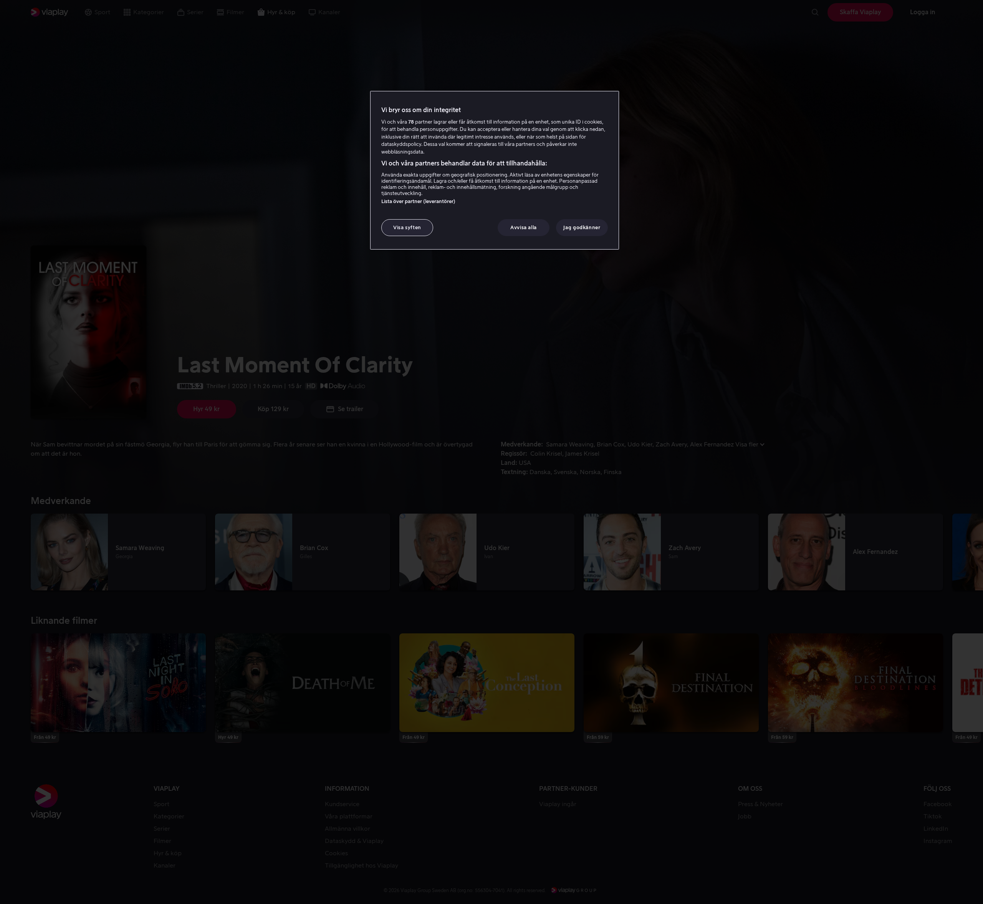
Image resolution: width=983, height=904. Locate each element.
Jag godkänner (581, 227)
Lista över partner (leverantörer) (418, 201)
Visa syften (407, 227)
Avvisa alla (523, 227)
